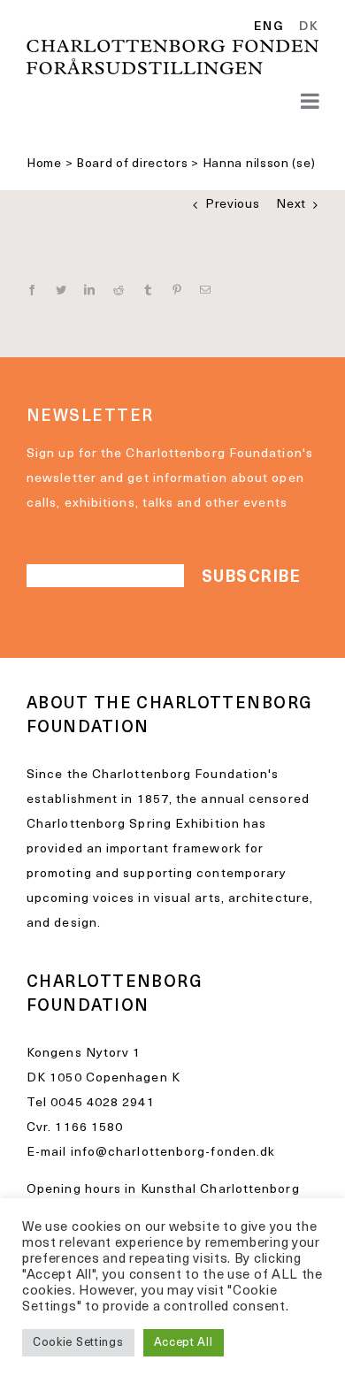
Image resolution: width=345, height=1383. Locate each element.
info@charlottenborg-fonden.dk (173, 1152)
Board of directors (132, 164)
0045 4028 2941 (102, 1103)
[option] (305, 27)
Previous (232, 204)
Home (44, 164)
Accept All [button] (183, 1343)
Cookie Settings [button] (78, 1343)
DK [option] (308, 27)
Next (291, 204)
